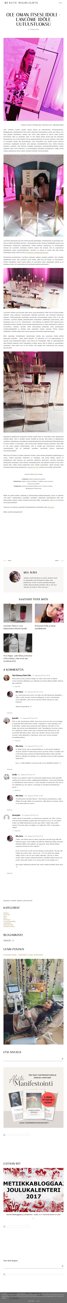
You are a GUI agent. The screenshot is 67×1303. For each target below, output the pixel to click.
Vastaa (17, 686)
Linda (14, 774)
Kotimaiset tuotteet (9, 926)
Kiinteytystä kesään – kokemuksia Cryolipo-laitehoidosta (23, 955)
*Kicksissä (50, 507)
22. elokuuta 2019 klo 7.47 (26, 775)
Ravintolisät (6, 920)
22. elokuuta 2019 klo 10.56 (34, 746)
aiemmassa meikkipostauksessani (37, 252)
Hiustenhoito (7, 923)
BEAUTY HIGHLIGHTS (21, 2)
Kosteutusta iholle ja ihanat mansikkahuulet (45, 627)
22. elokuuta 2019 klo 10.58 (34, 796)
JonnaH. (15, 718)
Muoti (5, 918)
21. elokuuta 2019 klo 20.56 (41, 676)
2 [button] (34, 1218)
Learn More (31, 1301)
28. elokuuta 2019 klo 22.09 (34, 836)
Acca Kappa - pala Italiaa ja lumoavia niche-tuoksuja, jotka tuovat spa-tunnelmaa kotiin (17, 658)
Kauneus (6, 913)
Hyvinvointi (6, 915)
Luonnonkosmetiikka (9, 921)
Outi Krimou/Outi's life (21, 675)
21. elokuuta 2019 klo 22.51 (29, 718)
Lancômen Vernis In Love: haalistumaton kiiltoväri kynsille (15, 627)
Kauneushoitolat (8, 925)
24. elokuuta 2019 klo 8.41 (30, 815)
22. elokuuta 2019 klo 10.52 (34, 692)
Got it (38, 1301)
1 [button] (33, 1218)
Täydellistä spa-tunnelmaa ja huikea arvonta (33, 1214)
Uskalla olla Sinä (32, 467)
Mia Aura (19, 692)
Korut (5, 916)
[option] (33, 1192)
